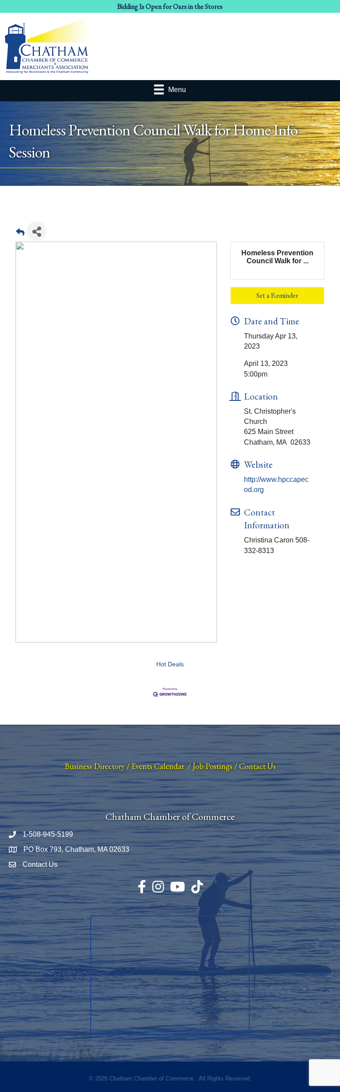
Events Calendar (157, 766)
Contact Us (257, 766)
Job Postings (212, 766)
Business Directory (95, 766)
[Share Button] (36, 231)
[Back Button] (20, 234)
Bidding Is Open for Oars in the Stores (170, 6)
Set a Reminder (277, 295)
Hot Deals (170, 664)
